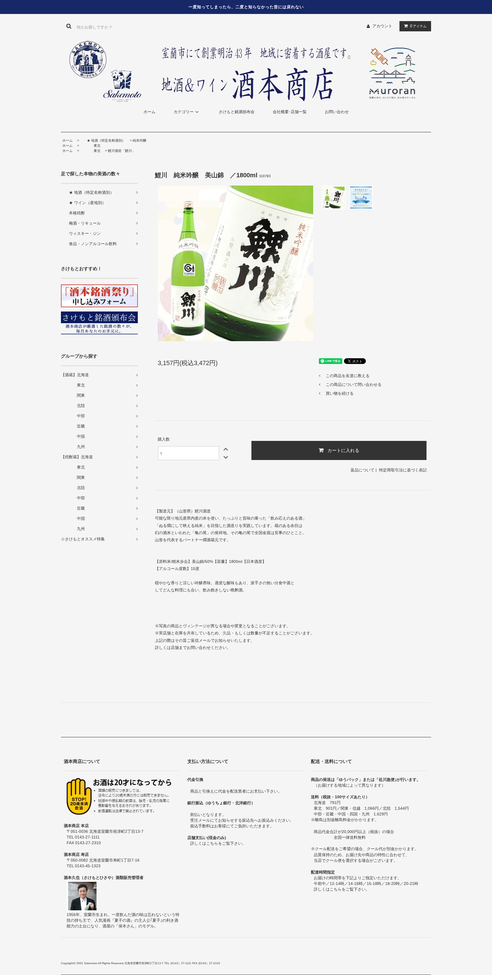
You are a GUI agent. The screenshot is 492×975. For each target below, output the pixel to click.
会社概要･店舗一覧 (290, 111)
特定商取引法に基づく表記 (403, 470)
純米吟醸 (139, 141)
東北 (90, 146)
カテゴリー (184, 111)
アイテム (418, 26)
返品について (362, 470)
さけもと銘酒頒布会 (237, 111)
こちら (212, 843)
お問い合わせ (337, 111)
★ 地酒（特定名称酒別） (102, 141)
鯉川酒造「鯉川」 (121, 151)
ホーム (149, 111)
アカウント (382, 26)
